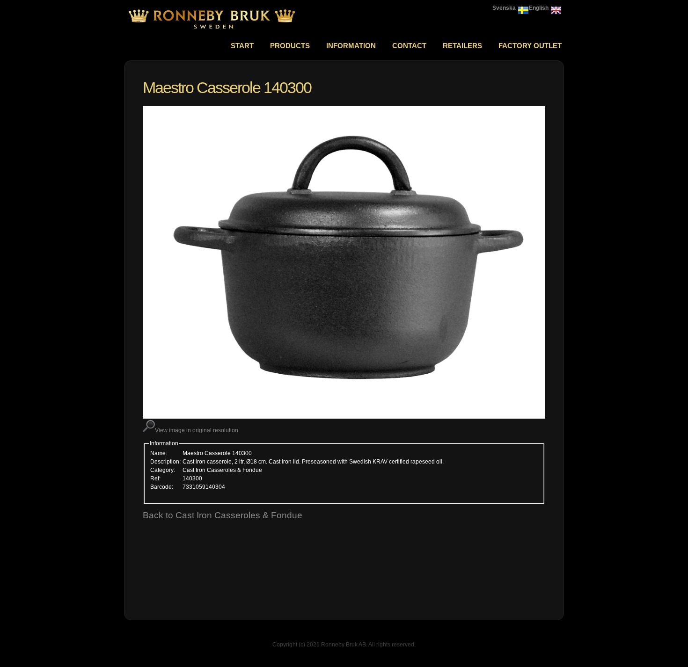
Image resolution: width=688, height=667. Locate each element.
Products (290, 46)
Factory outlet (530, 46)
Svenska (504, 8)
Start (242, 46)
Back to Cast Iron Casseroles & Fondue (222, 515)
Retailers (462, 46)
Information (351, 46)
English (539, 8)
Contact (409, 46)
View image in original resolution (196, 430)
